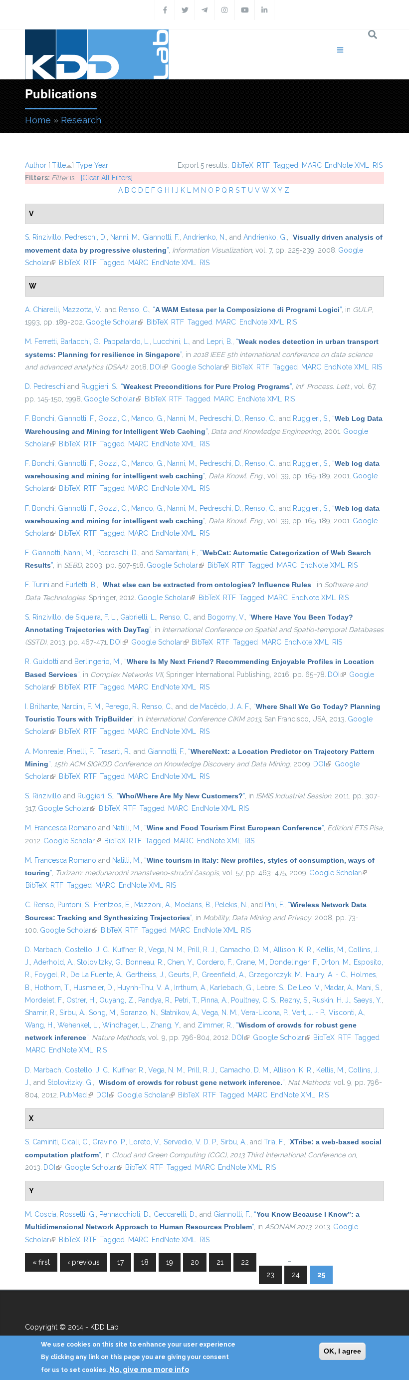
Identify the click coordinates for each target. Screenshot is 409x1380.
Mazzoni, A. (152, 905)
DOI (159, 367)
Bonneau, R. (145, 962)
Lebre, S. (270, 988)
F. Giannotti (42, 553)
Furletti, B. (81, 585)
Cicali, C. (75, 1142)
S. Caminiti (41, 1142)
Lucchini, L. (171, 341)
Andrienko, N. (204, 237)
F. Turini (37, 585)
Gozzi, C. (113, 418)
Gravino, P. (109, 1142)
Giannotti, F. (161, 237)
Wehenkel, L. (78, 1025)
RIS (378, 165)
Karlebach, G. (231, 988)
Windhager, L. (124, 1025)
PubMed (76, 1095)
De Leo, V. (304, 988)
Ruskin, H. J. (331, 1000)
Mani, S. (369, 988)
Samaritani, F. (176, 553)
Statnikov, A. (179, 1013)
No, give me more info (149, 1370)
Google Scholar (114, 322)
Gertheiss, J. (145, 975)
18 (145, 1262)
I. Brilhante (41, 706)
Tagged (285, 165)
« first (41, 1262)
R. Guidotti (41, 662)
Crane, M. (251, 962)
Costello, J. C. (87, 950)
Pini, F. (274, 905)
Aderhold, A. (53, 962)
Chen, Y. (180, 962)
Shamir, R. (40, 1013)
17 (120, 1262)
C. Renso (39, 905)
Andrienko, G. (265, 237)
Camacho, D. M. (244, 950)
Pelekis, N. (231, 905)
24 (296, 1275)
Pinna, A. (214, 1000)
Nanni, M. (124, 237)
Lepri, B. (219, 341)
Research (81, 120)
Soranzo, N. (138, 1013)
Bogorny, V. (226, 617)
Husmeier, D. (93, 988)
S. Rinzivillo (43, 237)
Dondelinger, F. (293, 962)
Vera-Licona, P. (264, 1013)
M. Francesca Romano (60, 828)
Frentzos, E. (112, 905)
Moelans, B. (193, 905)
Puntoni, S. (73, 905)
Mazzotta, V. (81, 310)
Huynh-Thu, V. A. (144, 988)
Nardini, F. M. (81, 706)
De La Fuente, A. (96, 975)
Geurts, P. (183, 975)
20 (195, 1262)
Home (38, 120)
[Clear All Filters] (107, 178)
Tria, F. (274, 1142)
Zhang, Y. (165, 1025)
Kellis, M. (330, 950)
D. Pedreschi (45, 386)
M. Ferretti (41, 341)
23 (270, 1275)
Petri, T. (186, 1000)
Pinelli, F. (80, 751)
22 (245, 1262)
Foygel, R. (50, 975)
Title (59, 165)
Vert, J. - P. (308, 1013)
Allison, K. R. (293, 950)
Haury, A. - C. (326, 975)
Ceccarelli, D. (175, 1214)
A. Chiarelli (42, 310)
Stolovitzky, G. (99, 962)
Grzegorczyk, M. (275, 975)
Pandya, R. (154, 1000)
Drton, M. (335, 962)
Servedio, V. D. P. (190, 1142)
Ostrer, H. (81, 1000)
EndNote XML (347, 165)
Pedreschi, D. (86, 237)
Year (101, 165)
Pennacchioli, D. (124, 1214)
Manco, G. (147, 418)
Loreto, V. (144, 1142)
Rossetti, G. (78, 1214)
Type (84, 165)
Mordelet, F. (44, 1000)
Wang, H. (39, 1025)
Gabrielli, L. (138, 617)
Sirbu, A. (72, 1013)
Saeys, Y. (368, 1000)
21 (219, 1262)
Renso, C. (134, 310)
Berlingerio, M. (97, 662)
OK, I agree (342, 1351)
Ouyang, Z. (117, 1000)
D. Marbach (43, 950)
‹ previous (83, 1262)
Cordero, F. (214, 962)
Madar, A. (338, 988)
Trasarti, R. (114, 751)
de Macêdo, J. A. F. (220, 706)
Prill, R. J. (202, 950)
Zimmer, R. (215, 1025)
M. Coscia (40, 1214)
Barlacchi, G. (80, 341)
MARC (312, 165)
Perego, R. (121, 706)
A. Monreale (44, 751)
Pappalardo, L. (127, 341)
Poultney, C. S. (253, 1000)
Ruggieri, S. (99, 386)
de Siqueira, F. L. (91, 617)
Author (35, 165)
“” (247, 310)
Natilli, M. (126, 828)
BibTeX (242, 165)
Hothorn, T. (52, 988)
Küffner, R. (129, 950)
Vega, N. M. (166, 950)
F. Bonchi (39, 418)
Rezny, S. (294, 1000)
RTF (263, 165)
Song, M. (103, 1013)
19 (169, 1262)
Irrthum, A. (190, 988)
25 (321, 1275)
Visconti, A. (346, 1013)
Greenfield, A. (223, 975)
